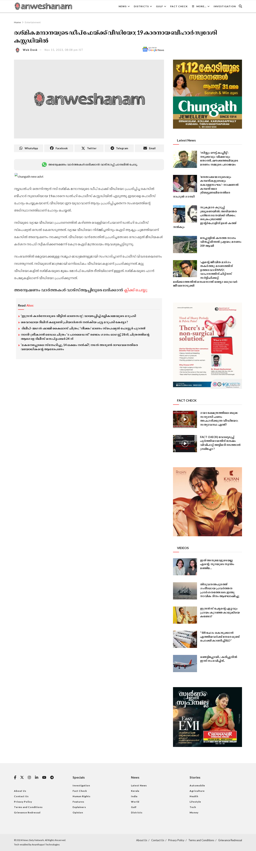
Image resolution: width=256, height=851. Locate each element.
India (134, 796)
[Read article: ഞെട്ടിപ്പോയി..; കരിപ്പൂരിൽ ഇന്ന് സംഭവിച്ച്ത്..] (185, 663)
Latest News (139, 785)
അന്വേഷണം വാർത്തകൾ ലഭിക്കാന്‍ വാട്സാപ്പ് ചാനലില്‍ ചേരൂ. (92, 164)
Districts (141, 6)
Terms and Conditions (28, 807)
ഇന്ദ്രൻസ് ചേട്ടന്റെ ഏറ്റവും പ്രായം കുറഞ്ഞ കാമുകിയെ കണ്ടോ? (220, 612)
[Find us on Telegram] (52, 777)
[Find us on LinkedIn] (36, 777)
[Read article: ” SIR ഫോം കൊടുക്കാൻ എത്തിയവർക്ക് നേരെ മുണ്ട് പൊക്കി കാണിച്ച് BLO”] (185, 639)
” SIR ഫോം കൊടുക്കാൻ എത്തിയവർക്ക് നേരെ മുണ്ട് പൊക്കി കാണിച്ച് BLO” (220, 636)
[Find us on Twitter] (22, 777)
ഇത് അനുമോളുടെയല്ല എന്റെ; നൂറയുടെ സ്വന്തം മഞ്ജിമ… (217, 564)
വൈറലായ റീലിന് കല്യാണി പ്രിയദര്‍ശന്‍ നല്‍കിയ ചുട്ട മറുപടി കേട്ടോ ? (74, 322)
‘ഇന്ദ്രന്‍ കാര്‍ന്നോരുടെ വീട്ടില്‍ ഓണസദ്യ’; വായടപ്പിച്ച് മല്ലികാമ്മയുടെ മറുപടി (78, 316)
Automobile (197, 785)
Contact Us (21, 796)
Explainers (79, 807)
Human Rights (81, 796)
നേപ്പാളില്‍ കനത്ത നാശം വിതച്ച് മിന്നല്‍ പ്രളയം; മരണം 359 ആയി (220, 241)
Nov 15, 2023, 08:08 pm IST (64, 49)
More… (201, 6)
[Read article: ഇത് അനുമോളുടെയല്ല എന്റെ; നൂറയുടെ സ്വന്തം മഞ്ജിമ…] (185, 566)
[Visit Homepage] (43, 6)
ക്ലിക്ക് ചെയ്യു (135, 289)
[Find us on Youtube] (44, 777)
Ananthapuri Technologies (46, 844)
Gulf (159, 6)
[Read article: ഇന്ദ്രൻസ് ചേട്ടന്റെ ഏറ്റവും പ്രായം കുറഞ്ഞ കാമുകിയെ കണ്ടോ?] (185, 615)
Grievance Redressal (27, 812)
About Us (20, 790)
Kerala (135, 790)
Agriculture (197, 790)
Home (17, 22)
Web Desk (30, 49)
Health (194, 796)
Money (194, 812)
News (123, 6)
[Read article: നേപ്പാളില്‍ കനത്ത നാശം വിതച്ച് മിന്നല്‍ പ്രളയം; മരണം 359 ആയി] (185, 244)
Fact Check (179, 6)
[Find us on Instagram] (29, 777)
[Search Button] (240, 6)
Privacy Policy (23, 801)
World (135, 801)
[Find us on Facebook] (15, 777)
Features (78, 801)
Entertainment (33, 22)
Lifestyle (195, 801)
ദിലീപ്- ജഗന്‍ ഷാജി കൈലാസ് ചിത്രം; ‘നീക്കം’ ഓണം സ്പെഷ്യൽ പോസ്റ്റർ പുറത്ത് (83, 328)
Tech (193, 807)
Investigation (225, 6)
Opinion (78, 812)
